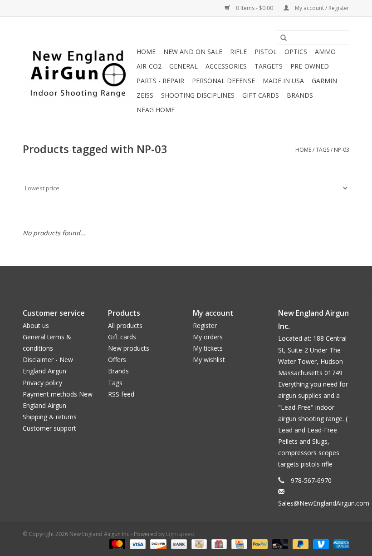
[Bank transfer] (178, 543)
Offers (117, 359)
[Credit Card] (238, 543)
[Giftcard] (218, 543)
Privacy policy (42, 382)
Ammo (325, 51)
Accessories (226, 66)
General (183, 66)
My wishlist (209, 359)
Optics (295, 51)
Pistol (266, 51)
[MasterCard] (116, 543)
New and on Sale (192, 51)
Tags (322, 150)
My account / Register (321, 8)
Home (146, 51)
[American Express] (339, 543)
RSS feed (121, 394)
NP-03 (341, 150)
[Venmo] (320, 543)
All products (125, 325)
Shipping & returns (50, 416)
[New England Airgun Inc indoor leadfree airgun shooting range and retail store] (78, 74)
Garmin (324, 80)
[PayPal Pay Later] (299, 543)
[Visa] (137, 543)
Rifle (238, 51)
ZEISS (145, 95)
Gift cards (260, 95)
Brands (300, 95)
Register (205, 325)
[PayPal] (259, 543)
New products (128, 348)
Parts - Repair (160, 80)
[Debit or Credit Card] (279, 543)
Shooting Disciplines (198, 95)
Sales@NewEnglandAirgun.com (323, 503)
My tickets (208, 348)
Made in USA (283, 80)
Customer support (49, 428)
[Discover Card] (157, 543)
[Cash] (198, 543)
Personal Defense (223, 80)
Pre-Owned (309, 66)
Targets (269, 66)
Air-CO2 (149, 66)
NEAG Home (156, 109)
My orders (208, 337)
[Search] (283, 37)
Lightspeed (180, 534)
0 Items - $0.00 (254, 8)
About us (36, 325)
